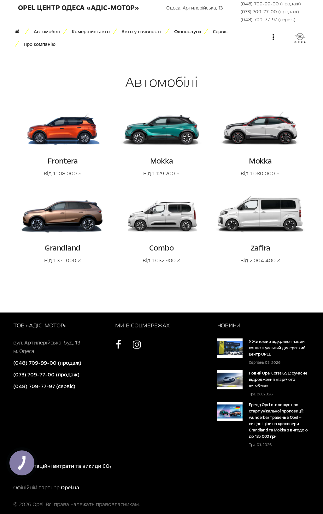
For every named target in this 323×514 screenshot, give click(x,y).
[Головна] (19, 31)
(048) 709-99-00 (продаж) (270, 4)
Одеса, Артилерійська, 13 (194, 8)
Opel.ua (70, 487)
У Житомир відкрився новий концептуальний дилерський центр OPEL (277, 348)
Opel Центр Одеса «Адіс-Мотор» (78, 8)
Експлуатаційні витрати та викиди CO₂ (62, 466)
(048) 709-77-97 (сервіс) (268, 19)
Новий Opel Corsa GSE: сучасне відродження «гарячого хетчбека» (278, 379)
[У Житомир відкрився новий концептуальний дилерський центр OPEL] (230, 347)
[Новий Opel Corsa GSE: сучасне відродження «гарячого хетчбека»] (230, 379)
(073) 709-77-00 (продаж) (269, 12)
